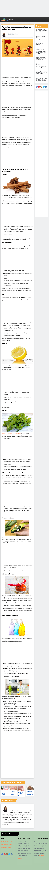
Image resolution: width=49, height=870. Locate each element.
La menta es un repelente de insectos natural (11, 433)
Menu (10, 19)
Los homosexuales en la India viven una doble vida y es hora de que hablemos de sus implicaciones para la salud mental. (41, 79)
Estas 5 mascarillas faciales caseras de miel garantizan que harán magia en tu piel (42, 67)
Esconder (15, 147)
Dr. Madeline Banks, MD (14, 33)
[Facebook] (37, 87)
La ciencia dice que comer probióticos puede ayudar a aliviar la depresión (41, 58)
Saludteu (46, 868)
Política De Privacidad (6, 847)
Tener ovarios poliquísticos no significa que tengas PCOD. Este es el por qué (42, 63)
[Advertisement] (24, 8)
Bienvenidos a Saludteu (6, 844)
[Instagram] (41, 87)
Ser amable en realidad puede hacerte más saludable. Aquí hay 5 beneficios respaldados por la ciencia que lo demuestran (41, 42)
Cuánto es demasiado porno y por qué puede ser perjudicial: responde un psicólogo (41, 48)
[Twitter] (44, 87)
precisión (20, 858)
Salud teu (6, 868)
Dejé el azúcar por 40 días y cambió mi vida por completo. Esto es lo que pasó (41, 30)
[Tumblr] (46, 87)
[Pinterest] (39, 87)
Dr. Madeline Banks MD (15, 809)
